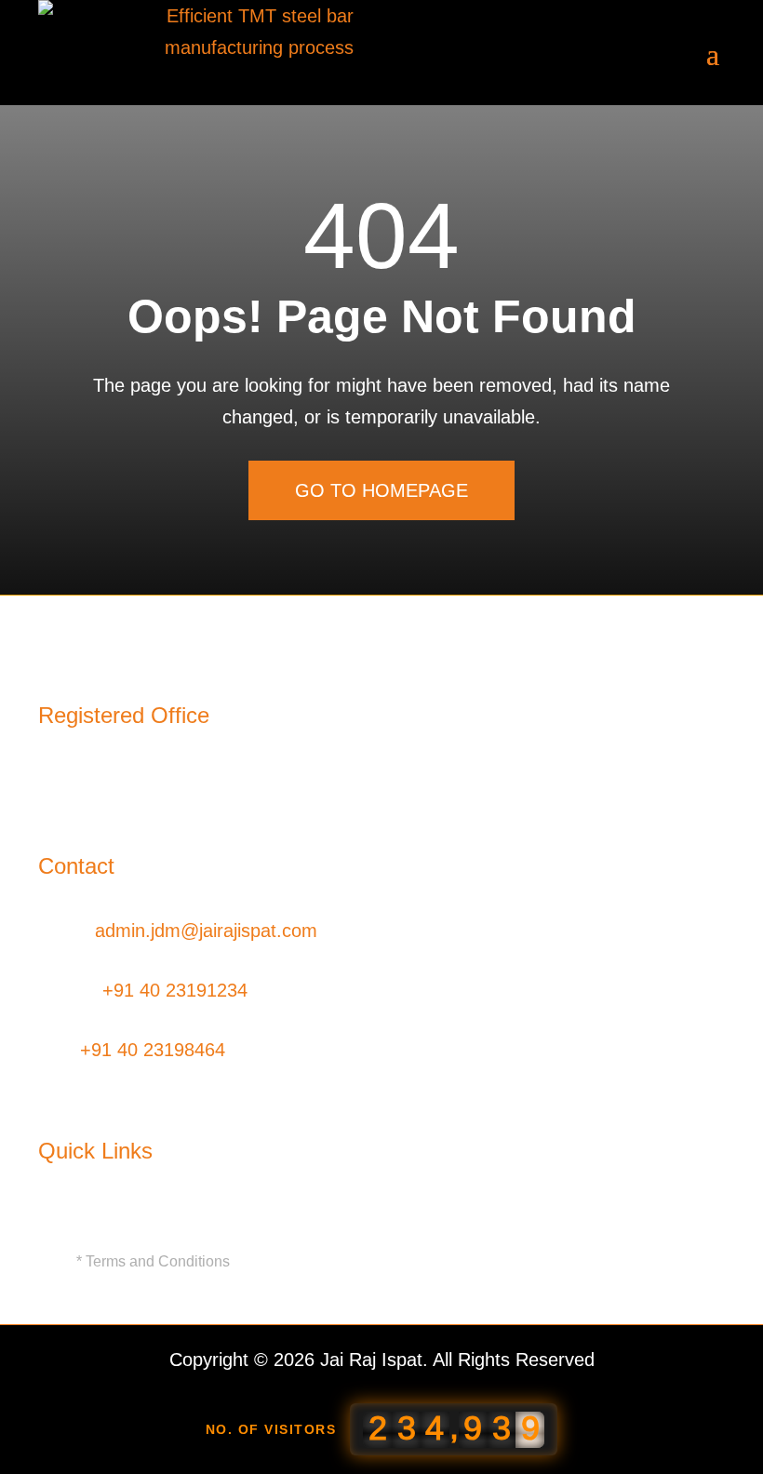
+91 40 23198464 (152, 1049)
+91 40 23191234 (175, 990)
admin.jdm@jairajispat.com (206, 930)
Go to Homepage (381, 490)
